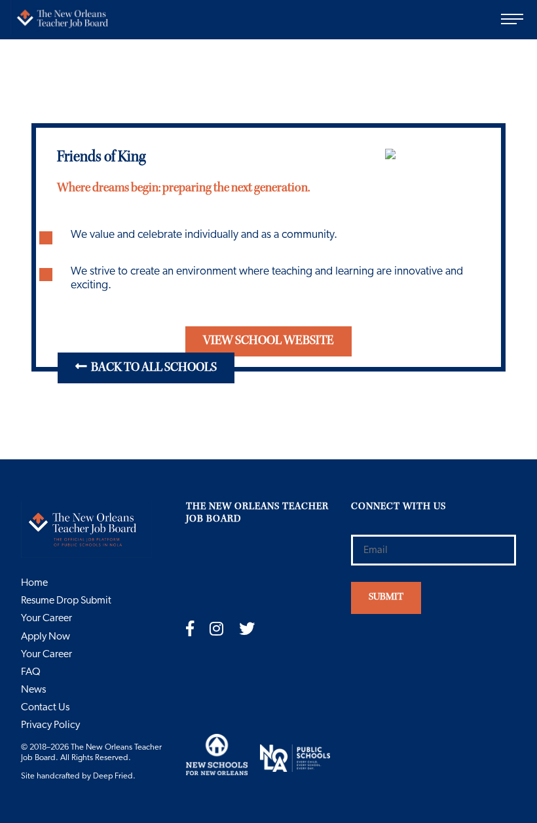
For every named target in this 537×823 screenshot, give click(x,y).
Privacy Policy (50, 724)
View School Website (268, 341)
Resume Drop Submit (66, 600)
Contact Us (45, 707)
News (33, 689)
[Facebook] (190, 630)
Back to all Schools (152, 368)
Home (34, 582)
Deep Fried (113, 776)
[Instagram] (216, 630)
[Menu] (517, 19)
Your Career (46, 618)
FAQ (31, 671)
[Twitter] (247, 630)
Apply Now (45, 636)
